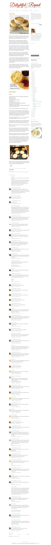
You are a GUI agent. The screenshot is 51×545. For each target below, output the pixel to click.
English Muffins (12, 13)
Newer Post (10, 534)
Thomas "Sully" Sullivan (14, 205)
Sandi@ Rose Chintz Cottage (15, 273)
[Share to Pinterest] (13, 169)
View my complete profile (35, 40)
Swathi (12, 359)
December (34, 87)
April (33, 97)
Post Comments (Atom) (16, 536)
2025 (33, 73)
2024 (33, 74)
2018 (33, 82)
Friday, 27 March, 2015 (15, 271)
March (34, 99)
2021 (33, 78)
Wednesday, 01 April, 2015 (16, 436)
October (34, 90)
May (33, 96)
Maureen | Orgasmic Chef (14, 260)
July (33, 93)
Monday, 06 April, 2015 (15, 524)
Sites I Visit (17, 10)
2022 (33, 77)
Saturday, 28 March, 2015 (16, 313)
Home (10, 10)
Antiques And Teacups (14, 438)
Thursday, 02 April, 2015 (16, 478)
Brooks (12, 345)
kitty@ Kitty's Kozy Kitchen (15, 376)
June (33, 95)
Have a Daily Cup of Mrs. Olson (15, 459)
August (34, 92)
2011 (33, 115)
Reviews (37, 10)
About (13, 10)
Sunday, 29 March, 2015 (15, 349)
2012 (33, 114)
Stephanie (12, 503)
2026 (33, 72)
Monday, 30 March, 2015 (16, 362)
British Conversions (26, 10)
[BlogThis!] (10, 169)
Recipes (31, 10)
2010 (33, 116)
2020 (33, 79)
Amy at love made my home (15, 195)
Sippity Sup (12, 397)
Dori (12, 370)
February (34, 108)
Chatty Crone (13, 322)
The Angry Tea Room (14, 222)
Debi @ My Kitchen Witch (15, 519)
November (34, 88)
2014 (33, 111)
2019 (33, 81)
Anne (12, 176)
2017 (33, 83)
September (34, 91)
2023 (33, 75)
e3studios (37, 543)
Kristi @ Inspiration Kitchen (15, 333)
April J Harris (13, 486)
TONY (12, 268)
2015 (33, 86)
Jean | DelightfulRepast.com (15, 187)
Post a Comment (11, 532)
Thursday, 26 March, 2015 (16, 185)
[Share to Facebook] (12, 169)
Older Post (28, 534)
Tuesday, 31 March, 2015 (16, 373)
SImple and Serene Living (14, 233)
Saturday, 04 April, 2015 (16, 511)
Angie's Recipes (13, 253)
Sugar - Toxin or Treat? (35, 121)
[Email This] (9, 169)
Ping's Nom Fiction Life (14, 430)
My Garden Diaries (13, 247)
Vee (11, 308)
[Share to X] (11, 169)
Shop (21, 10)
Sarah (12, 474)
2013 (33, 112)
